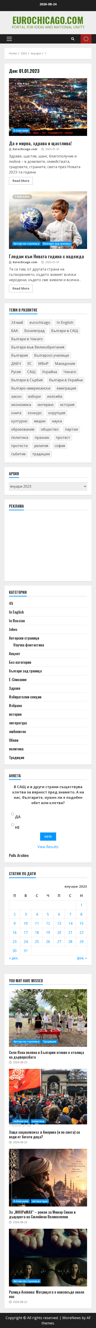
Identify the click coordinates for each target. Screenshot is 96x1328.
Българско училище (51, 355)
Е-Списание (21, 130)
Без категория (20, 662)
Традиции (16, 757)
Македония (65, 363)
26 (48, 941)
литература (18, 723)
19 (48, 932)
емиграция (66, 388)
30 (15, 950)
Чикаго (69, 371)
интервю (46, 404)
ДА (18, 816)
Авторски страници (26, 243)
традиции (41, 453)
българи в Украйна (66, 380)
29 (81, 941)
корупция (56, 412)
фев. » (82, 958)
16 (15, 932)
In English (65, 322)
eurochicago (39, 322)
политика (19, 437)
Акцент (14, 653)
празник (42, 437)
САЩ (31, 371)
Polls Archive (19, 855)
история (67, 404)
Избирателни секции (25, 697)
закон (16, 396)
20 (59, 932)
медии (39, 421)
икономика (21, 404)
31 (26, 950)
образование (22, 429)
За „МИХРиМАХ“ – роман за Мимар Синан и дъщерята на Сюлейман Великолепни (48, 1178)
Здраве (14, 688)
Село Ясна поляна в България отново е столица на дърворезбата (48, 1018)
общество (49, 429)
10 (26, 923)
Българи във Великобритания (37, 347)
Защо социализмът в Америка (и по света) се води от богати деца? (48, 1098)
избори (34, 396)
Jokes (13, 629)
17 (26, 932)
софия (60, 445)
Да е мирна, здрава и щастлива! (48, 107)
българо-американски (30, 388)
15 (81, 923)
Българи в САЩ (64, 330)
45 (11, 603)
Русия (16, 371)
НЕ (17, 827)
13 (59, 923)
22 (81, 932)
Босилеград (34, 330)
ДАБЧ (16, 363)
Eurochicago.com (48, 20)
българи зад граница (57, 243)
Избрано (15, 705)
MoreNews (71, 1317)
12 (48, 923)
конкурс (35, 412)
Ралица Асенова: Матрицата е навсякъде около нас (48, 1257)
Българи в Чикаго (27, 338)
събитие (18, 453)
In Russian (17, 620)
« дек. (14, 958)
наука (57, 421)
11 (37, 923)
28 (70, 941)
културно (19, 421)
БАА (14, 330)
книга (16, 412)
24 (26, 941)
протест (63, 437)
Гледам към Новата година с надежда (48, 220)
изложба (54, 396)
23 (15, 941)
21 (70, 932)
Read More (21, 181)
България (19, 355)
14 (70, 923)
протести (19, 445)
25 (37, 941)
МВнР (43, 363)
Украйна (49, 371)
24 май (17, 322)
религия (41, 445)
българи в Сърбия (27, 380)
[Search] (72, 39)
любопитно (17, 731)
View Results (48, 846)
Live (86, 39)
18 (37, 932)
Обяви (13, 740)
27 (59, 941)
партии (71, 429)
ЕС (29, 363)
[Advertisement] (42, 547)
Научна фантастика (28, 645)
